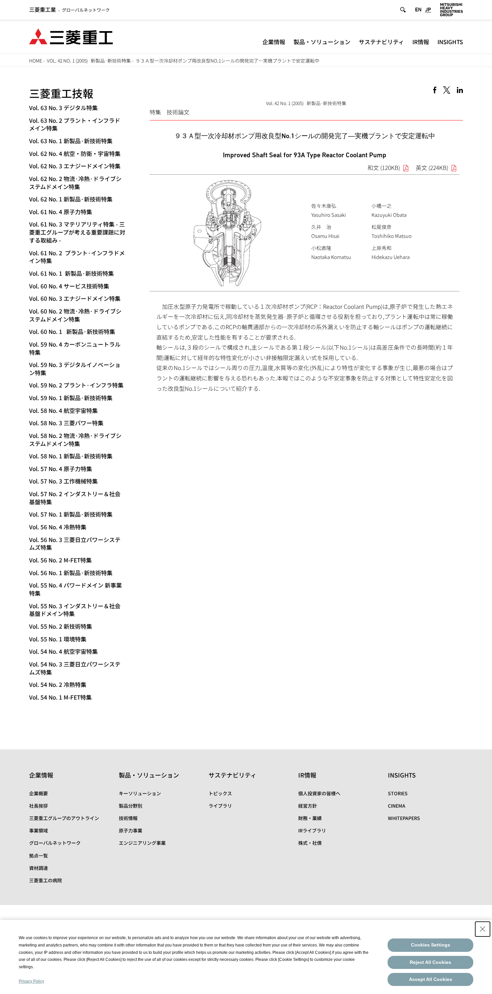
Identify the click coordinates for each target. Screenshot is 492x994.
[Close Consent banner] (482, 929)
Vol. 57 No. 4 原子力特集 (60, 468)
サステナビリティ (381, 41)
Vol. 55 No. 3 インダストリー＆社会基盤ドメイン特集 (74, 610)
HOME (35, 60)
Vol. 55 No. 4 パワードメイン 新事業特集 (75, 589)
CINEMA (396, 805)
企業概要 (38, 793)
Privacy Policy (31, 981)
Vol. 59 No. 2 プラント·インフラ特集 (76, 385)
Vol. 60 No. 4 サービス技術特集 (69, 286)
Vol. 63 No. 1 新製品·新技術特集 (70, 141)
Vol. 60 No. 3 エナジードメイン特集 (74, 298)
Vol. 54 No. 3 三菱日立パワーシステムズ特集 (74, 668)
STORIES (398, 793)
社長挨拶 (38, 805)
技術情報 (128, 818)
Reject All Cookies (430, 962)
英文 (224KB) (432, 167)
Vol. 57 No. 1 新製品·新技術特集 (70, 514)
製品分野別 (130, 805)
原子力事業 (130, 830)
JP (428, 9)
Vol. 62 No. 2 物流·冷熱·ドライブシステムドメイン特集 (75, 182)
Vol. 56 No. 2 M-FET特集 (60, 560)
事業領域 (38, 830)
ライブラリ (220, 805)
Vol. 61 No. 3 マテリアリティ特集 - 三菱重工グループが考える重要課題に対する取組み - (77, 232)
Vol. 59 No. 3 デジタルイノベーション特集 (74, 368)
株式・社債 (310, 842)
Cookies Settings (430, 944)
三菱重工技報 (61, 93)
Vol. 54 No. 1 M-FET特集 (60, 697)
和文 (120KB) (383, 167)
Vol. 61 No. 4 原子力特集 (60, 211)
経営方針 (307, 805)
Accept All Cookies (430, 979)
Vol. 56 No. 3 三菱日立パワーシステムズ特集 (74, 543)
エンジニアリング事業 (142, 842)
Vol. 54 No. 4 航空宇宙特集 (63, 651)
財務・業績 (310, 818)
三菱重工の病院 (45, 880)
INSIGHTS (450, 41)
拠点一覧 (38, 855)
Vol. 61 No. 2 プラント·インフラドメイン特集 (77, 257)
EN (418, 9)
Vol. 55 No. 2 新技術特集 (60, 626)
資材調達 (38, 868)
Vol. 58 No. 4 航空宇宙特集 (63, 410)
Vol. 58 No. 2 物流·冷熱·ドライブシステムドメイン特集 (75, 439)
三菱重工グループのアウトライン (64, 818)
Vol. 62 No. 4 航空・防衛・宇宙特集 (74, 153)
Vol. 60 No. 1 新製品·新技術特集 (72, 331)
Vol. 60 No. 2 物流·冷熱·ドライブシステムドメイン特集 (75, 315)
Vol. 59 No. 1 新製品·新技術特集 (70, 397)
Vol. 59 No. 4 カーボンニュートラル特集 (74, 348)
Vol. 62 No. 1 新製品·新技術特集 (70, 199)
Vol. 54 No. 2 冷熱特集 (57, 684)
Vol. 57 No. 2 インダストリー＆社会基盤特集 (74, 497)
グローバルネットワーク (69, 10)
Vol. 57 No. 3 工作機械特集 (63, 481)
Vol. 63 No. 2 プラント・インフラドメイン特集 (74, 124)
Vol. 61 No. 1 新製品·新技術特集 (71, 273)
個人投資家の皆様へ (319, 793)
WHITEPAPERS (404, 818)
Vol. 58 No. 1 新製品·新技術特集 (70, 456)
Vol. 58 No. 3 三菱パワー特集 (66, 423)
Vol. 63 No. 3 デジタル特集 (63, 107)
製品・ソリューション (322, 41)
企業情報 (273, 41)
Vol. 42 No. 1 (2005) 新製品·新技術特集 (89, 60)
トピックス (220, 793)
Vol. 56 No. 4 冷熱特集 (57, 527)
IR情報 (420, 41)
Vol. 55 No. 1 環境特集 (57, 639)
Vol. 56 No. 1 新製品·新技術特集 (70, 572)
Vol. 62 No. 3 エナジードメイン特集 (74, 166)
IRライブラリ (312, 830)
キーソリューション (140, 793)
